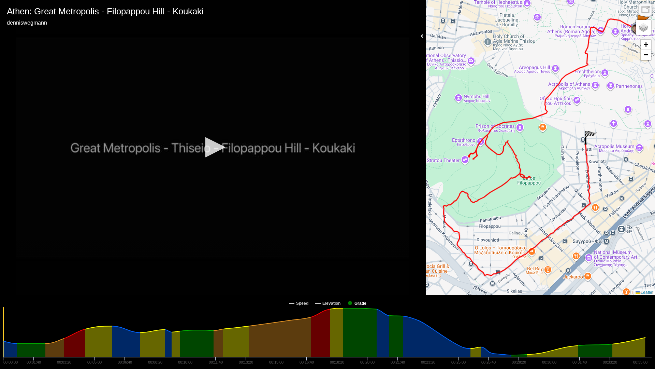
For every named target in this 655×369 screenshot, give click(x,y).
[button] (213, 147)
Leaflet (646, 292)
